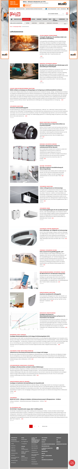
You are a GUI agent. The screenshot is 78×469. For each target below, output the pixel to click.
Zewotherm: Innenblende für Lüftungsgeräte (50, 294)
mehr (41, 56)
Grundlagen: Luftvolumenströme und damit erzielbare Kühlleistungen (26, 367)
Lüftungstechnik (34, 450)
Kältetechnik (41, 23)
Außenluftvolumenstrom (44, 292)
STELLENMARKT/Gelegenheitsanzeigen (48, 444)
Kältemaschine (42, 144)
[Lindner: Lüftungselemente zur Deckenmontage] (24, 194)
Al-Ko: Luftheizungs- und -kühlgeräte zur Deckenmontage (53, 230)
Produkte (43, 441)
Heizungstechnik (34, 461)
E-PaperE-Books (72, 462)
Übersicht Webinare (24, 457)
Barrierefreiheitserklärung (61, 444)
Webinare (45, 19)
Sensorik (48, 208)
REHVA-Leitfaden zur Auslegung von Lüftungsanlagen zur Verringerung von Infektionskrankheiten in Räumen (36, 90)
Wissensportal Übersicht (15, 441)
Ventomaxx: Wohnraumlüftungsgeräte (19, 107)
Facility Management (35, 463)
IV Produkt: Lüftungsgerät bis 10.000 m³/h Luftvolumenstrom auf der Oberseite (50, 146)
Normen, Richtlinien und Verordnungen (21, 88)
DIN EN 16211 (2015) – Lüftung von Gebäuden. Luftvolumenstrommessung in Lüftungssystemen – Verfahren (35, 399)
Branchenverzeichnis (20, 8)
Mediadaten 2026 (45, 451)
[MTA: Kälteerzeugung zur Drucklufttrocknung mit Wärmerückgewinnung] (24, 174)
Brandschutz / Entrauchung (52, 23)
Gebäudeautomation (23, 365)
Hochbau (18, 334)
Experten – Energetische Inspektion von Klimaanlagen (25, 452)
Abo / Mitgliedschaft (24, 441)
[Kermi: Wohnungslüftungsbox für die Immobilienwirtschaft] (24, 216)
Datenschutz (58, 437)
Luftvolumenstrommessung (15, 365)
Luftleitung (42, 35)
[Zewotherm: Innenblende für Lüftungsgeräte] (24, 300)
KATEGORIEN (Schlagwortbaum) (47, 459)
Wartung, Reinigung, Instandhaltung (27, 350)
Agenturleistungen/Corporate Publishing (34, 8)
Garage (19, 407)
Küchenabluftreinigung (53, 35)
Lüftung (27, 23)
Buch (50, 19)
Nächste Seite (44, 426)
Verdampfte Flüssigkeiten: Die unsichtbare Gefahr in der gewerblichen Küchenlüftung (53, 37)
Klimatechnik (34, 23)
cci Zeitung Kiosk (24, 443)
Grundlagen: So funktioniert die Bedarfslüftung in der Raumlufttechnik (27, 383)
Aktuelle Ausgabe (24, 439)
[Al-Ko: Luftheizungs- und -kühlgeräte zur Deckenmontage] (24, 237)
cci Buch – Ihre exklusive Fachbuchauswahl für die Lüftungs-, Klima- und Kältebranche (36, 440)
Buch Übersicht (34, 443)
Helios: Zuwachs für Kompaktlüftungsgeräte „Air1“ (52, 251)
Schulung (39, 19)
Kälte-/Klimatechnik (35, 448)
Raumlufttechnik (31, 88)
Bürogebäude (27, 381)
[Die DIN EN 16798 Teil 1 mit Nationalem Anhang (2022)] (24, 280)
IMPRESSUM (58, 441)
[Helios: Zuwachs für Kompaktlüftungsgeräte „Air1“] (24, 258)
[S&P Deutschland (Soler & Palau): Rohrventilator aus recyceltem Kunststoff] (24, 130)
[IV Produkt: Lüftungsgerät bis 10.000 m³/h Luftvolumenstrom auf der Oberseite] (24, 152)
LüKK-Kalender (55, 20)
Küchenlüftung (42, 63)
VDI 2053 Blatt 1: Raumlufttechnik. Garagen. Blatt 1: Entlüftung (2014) (26, 409)
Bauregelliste (21, 381)
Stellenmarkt (12, 8)
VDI (10, 407)
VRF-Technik (55, 250)
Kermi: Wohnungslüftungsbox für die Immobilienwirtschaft (54, 210)
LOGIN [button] (58, 8)
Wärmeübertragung (55, 228)
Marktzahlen (13, 455)
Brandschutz (46, 35)
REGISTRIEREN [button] (63, 8)
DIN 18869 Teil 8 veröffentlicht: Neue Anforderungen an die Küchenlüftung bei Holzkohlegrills (54, 65)
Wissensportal (26, 19)
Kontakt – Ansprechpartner (47, 455)
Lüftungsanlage (42, 250)
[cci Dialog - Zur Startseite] (15, 14)
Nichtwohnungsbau (13, 334)
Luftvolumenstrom (48, 63)
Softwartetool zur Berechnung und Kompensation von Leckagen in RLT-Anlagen (29, 352)
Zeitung (33, 19)
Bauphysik (33, 457)
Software (18, 350)
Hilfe (42, 457)
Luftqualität (12, 88)
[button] (67, 9)
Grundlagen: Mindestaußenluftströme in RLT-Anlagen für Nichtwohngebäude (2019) (30, 336)
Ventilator (41, 122)
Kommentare (62, 19)
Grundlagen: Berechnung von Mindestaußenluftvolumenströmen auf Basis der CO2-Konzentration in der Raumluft (53, 316)
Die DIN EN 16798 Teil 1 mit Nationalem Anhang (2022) (52, 273)
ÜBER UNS (43, 453)
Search (63, 14)
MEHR (65, 23)
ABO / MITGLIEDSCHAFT (52, 8)
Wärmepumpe (54, 144)
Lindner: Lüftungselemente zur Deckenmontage (51, 188)
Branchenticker (17, 19)
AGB (57, 439)
